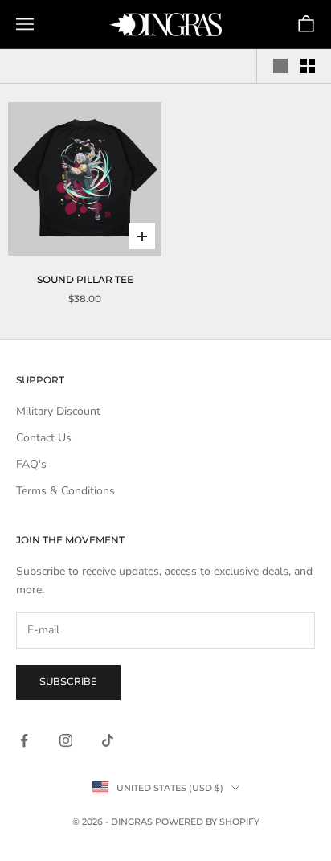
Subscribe (68, 681)
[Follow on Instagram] (66, 740)
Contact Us (44, 437)
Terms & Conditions (65, 490)
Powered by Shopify (207, 821)
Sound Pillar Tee (85, 279)
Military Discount (58, 411)
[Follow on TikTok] (108, 740)
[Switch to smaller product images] (307, 66)
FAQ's (31, 464)
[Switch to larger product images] (280, 66)
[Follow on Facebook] (24, 740)
